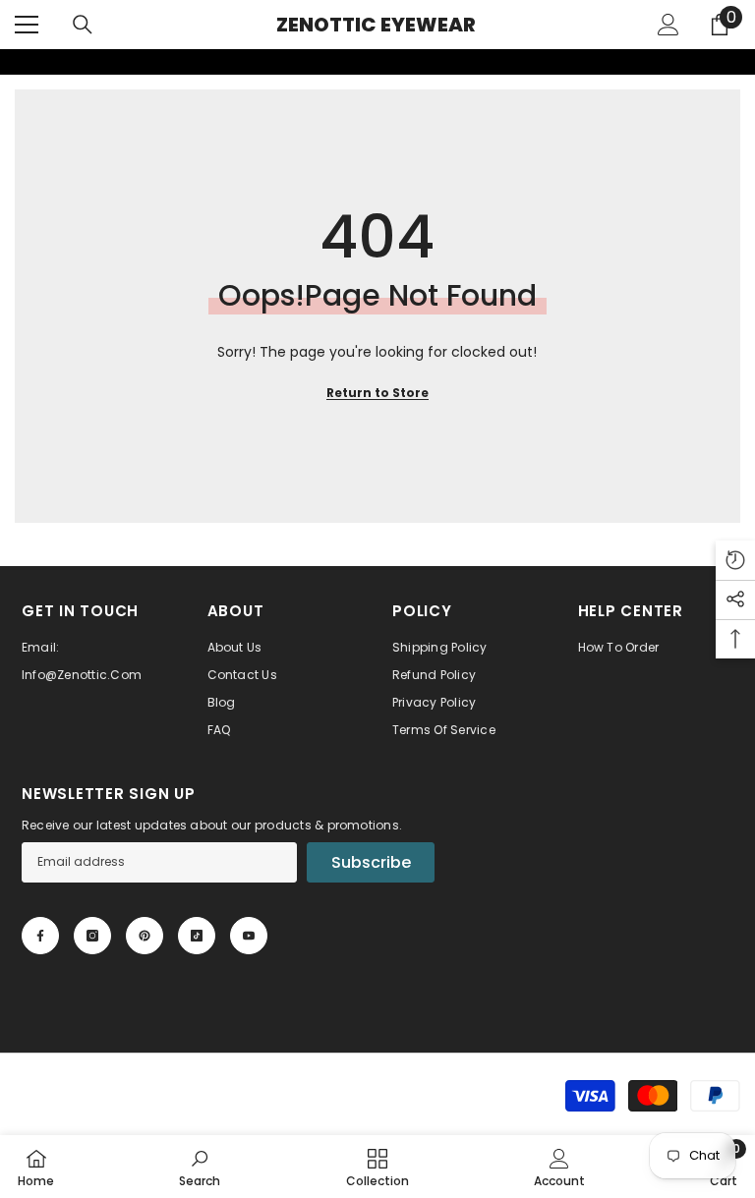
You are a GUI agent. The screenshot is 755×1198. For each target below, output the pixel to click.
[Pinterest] (144, 935)
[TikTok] (196, 935)
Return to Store (377, 392)
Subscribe (371, 862)
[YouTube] (248, 935)
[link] (13, 62)
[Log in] (668, 24)
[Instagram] (92, 935)
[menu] (26, 24)
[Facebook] (40, 935)
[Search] (82, 24)
